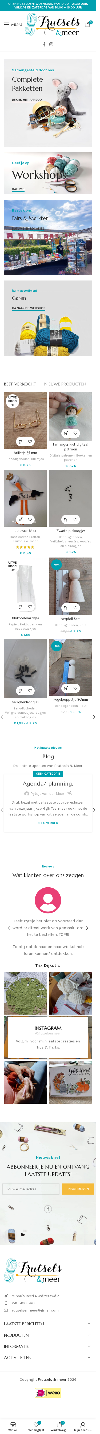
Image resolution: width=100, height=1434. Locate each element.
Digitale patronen (62, 455)
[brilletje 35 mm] (25, 420)
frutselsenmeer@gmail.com (34, 1310)
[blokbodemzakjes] (25, 586)
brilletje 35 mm (25, 453)
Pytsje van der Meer (47, 793)
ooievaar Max (25, 531)
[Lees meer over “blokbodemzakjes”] (20, 606)
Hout (82, 625)
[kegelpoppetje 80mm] (70, 667)
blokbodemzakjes (25, 618)
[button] (66, 433)
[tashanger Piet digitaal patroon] (70, 416)
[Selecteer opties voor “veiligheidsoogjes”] (20, 690)
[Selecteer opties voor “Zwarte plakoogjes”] (66, 519)
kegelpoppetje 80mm (71, 700)
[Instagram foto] (25, 993)
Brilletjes (37, 459)
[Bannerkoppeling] (48, 103)
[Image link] (33, 1270)
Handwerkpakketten (25, 537)
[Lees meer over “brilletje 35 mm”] (20, 441)
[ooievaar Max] (25, 498)
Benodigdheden (18, 459)
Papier (13, 624)
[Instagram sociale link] (51, 44)
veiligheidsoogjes (25, 702)
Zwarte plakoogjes (70, 531)
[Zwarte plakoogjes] (70, 498)
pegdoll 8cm (71, 619)
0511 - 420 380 (22, 1303)
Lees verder (48, 823)
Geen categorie (48, 773)
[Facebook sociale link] (44, 44)
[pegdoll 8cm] (70, 586)
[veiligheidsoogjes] (25, 668)
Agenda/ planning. (48, 783)
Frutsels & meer (25, 541)
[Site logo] (52, 24)
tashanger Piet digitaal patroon (70, 446)
